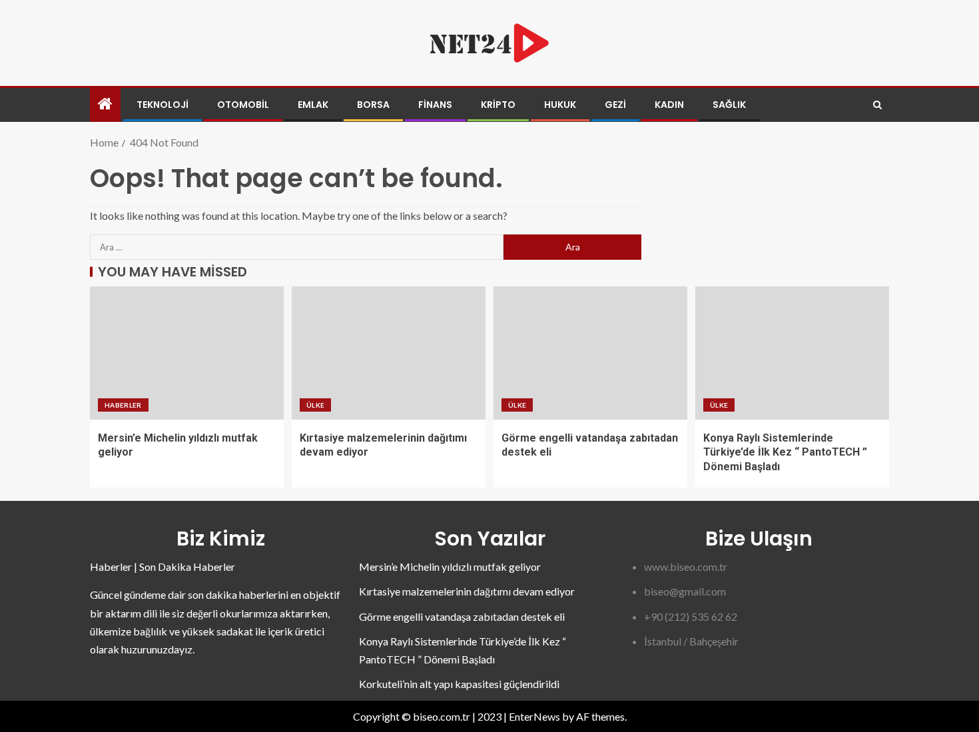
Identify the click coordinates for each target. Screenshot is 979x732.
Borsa (373, 104)
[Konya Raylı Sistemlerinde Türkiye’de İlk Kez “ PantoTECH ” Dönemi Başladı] (792, 353)
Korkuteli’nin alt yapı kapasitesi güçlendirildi (459, 683)
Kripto (498, 104)
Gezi (615, 104)
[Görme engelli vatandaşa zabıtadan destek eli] (590, 353)
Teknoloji (162, 104)
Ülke (315, 405)
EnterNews (534, 716)
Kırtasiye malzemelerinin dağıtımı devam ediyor (467, 591)
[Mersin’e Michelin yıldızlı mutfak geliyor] (187, 353)
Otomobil (243, 104)
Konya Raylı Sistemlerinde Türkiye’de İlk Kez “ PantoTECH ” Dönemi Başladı (785, 452)
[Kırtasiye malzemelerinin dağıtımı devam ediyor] (389, 353)
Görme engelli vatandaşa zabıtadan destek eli (462, 616)
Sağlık (729, 104)
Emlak (313, 104)
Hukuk (560, 104)
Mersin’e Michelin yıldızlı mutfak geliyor (450, 566)
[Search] (877, 105)
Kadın (669, 104)
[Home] (105, 104)
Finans (435, 104)
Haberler (123, 405)
